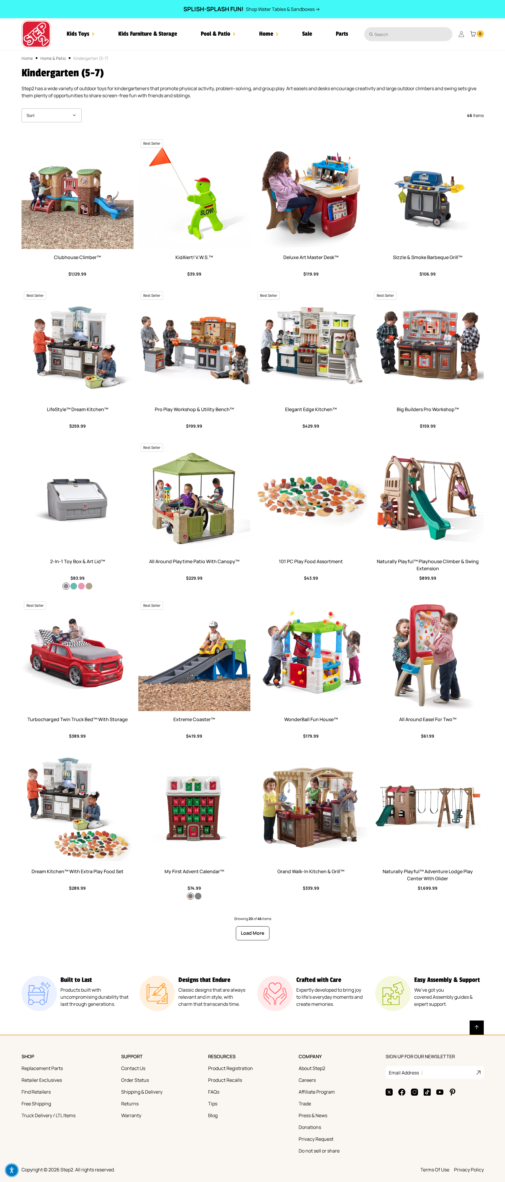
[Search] (371, 34)
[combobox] (408, 34)
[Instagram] (414, 1092)
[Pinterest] (452, 1092)
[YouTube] (439, 1092)
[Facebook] (401, 1092)
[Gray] (66, 586)
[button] (81, 34)
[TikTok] (427, 1092)
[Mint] (73, 586)
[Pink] (81, 586)
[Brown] (190, 896)
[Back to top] (477, 1028)
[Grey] (198, 896)
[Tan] (89, 586)
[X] (389, 1092)
